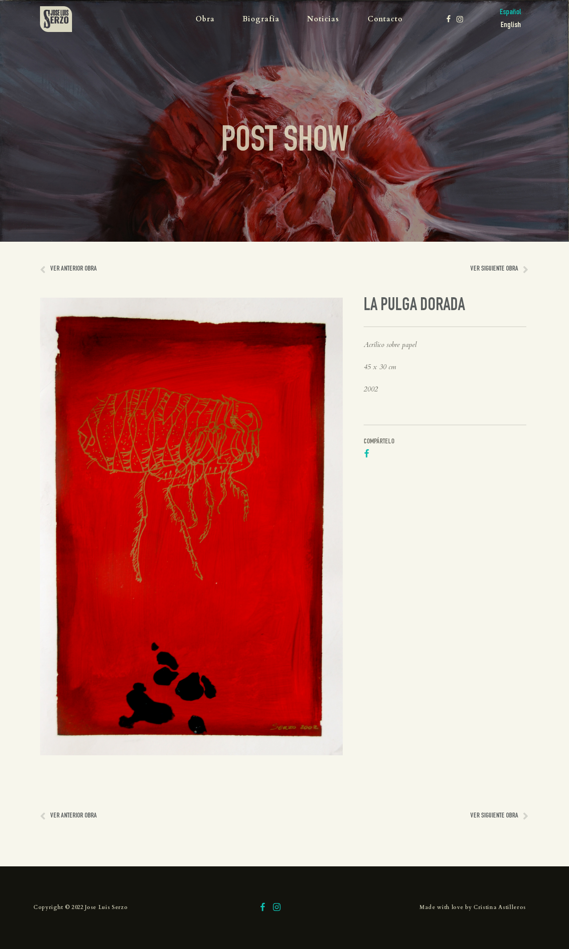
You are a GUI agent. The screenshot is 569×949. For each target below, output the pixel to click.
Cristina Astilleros (499, 907)
